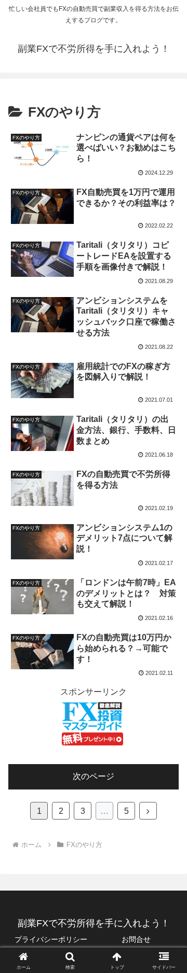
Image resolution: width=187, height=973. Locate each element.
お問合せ (136, 939)
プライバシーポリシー (51, 939)
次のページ (93, 776)
